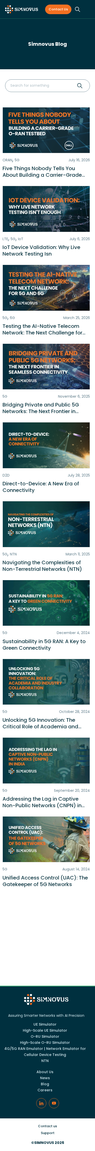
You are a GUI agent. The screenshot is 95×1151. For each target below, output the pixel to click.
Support (47, 1133)
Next (73, 911)
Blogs (47, 943)
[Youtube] (54, 1103)
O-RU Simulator (45, 1036)
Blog (45, 1084)
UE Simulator (44, 1024)
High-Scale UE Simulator (45, 1030)
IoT (20, 238)
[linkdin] (41, 1103)
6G (12, 317)
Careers (44, 1090)
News (47, 977)
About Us (44, 1071)
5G (17, 160)
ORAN (7, 160)
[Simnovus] (21, 9)
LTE (5, 238)
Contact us (58, 9)
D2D (6, 475)
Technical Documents (47, 960)
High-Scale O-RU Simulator (45, 1042)
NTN (13, 554)
